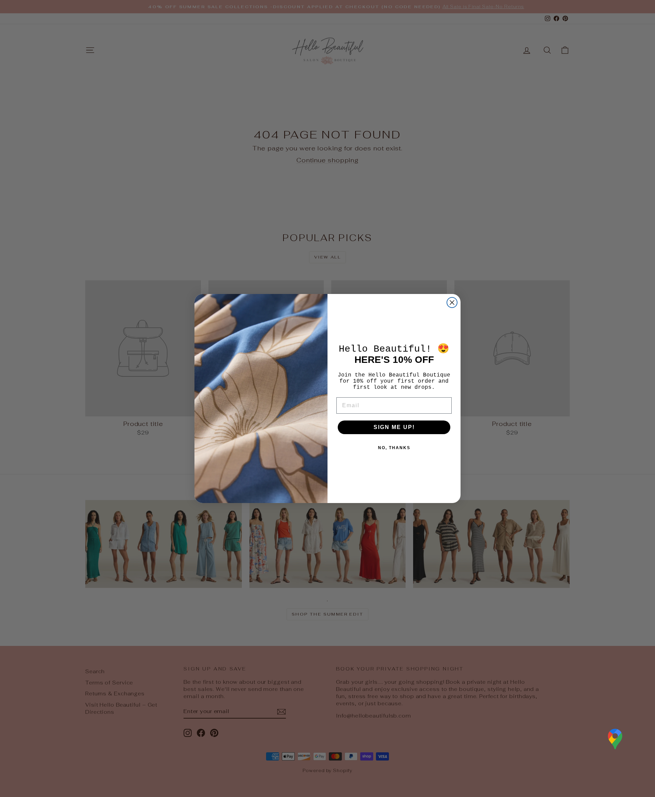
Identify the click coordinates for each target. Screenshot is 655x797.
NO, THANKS (394, 447)
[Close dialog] (452, 302)
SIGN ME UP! (394, 427)
